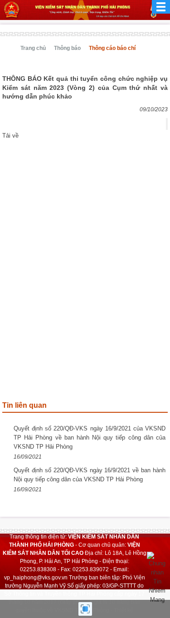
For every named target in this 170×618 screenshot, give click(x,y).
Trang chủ (33, 48)
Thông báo (67, 48)
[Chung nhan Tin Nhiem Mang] (157, 577)
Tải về (10, 135)
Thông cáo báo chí (112, 48)
